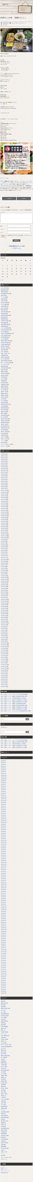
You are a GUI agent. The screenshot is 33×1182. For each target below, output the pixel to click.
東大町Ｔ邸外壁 (4, 431)
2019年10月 (4, 603)
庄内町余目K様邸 (5, 368)
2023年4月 (3, 526)
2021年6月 (3, 566)
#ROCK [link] (3, 185)
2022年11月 (4, 535)
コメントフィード (5, 1170)
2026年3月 (3, 463)
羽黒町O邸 (3, 386)
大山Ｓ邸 (3, 379)
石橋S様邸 (3, 355)
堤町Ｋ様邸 (3, 409)
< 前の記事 (9, 198)
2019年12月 (4, 599)
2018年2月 (3, 639)
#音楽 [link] (20, 184)
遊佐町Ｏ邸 (3, 375)
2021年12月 (4, 555)
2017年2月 (3, 661)
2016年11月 (4, 666)
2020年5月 (3, 590)
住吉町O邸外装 (4, 426)
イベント (3, 440)
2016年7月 (3, 673)
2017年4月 (3, 657)
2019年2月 (3, 617)
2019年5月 (3, 612)
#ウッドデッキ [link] (19, 181)
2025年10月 (4, 472)
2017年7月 (3, 652)
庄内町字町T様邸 (5, 342)
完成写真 (3, 295)
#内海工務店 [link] (9, 187)
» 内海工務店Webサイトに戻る (16, 246)
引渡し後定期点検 (5, 335)
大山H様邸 (3, 406)
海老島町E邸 (4, 422)
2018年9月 (3, 626)
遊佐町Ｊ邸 (3, 424)
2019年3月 (3, 615)
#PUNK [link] (7, 185)
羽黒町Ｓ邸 (3, 395)
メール (1, 229)
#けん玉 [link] (11, 185)
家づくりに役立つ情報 (6, 362)
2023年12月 (4, 512)
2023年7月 (3, 521)
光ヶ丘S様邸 (4, 304)
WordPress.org (4, 1172)
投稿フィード (4, 1169)
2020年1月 (3, 597)
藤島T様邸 (3, 309)
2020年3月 (3, 594)
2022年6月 (3, 545)
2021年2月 (3, 574)
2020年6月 (3, 588)
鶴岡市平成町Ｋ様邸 (5, 340)
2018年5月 (3, 633)
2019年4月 (3, 613)
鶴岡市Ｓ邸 (3, 393)
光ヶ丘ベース (23, 23)
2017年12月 (4, 643)
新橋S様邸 (3, 291)
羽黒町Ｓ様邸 (4, 357)
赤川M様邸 (3, 322)
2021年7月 (3, 564)
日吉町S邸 (3, 433)
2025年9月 (3, 474)
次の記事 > (24, 198)
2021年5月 (3, 568)
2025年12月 (4, 468)
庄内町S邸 (3, 377)
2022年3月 (3, 550)
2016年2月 (3, 683)
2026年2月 (3, 465)
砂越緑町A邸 (4, 384)
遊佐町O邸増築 (4, 415)
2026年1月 (3, 466)
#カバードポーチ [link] (26, 181)
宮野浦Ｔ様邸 (4, 346)
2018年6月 (3, 632)
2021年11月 (4, 557)
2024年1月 (3, 510)
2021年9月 (3, 561)
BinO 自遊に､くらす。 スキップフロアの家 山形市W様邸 (14, 694)
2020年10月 (4, 581)
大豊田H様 (3, 299)
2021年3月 (3, 572)
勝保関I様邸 (3, 290)
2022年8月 (3, 541)
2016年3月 (3, 681)
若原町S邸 (3, 382)
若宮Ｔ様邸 (3, 308)
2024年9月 (3, 495)
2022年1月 (3, 554)
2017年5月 (3, 655)
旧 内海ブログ (4, 727)
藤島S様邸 (3, 366)
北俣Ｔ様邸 (3, 351)
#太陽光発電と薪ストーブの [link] (26, 182)
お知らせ (13, 23)
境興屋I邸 (3, 380)
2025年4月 (3, 483)
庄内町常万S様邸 (5, 320)
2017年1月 (3, 662)
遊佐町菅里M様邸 (5, 315)
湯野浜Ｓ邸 (3, 371)
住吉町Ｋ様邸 (4, 302)
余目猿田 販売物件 (5, 329)
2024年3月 (3, 506)
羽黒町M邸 (3, 435)
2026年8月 (3, 454)
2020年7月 (3, 586)
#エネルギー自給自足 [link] (8, 184)
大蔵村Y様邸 (4, 306)
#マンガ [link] (26, 184)
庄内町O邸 (3, 402)
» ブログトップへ (16, 248)
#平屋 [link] (1, 181)
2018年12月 (4, 621)
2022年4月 (3, 548)
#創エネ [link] (18, 182)
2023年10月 (4, 515)
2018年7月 (3, 630)
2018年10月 (4, 624)
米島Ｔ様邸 (3, 300)
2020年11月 (4, 579)
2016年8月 (3, 672)
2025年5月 (3, 481)
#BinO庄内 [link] (4, 187)
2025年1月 (3, 488)
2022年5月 (3, 546)
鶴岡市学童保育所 (5, 404)
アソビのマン (4, 364)
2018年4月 (3, 635)
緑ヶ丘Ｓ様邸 (4, 358)
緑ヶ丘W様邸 (4, 331)
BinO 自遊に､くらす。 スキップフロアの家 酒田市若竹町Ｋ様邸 (16, 711)
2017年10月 (4, 646)
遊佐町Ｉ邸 (3, 391)
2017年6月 (3, 653)
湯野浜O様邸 (4, 388)
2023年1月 (3, 532)
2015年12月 (4, 686)
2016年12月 (4, 664)
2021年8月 (3, 563)
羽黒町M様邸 (4, 326)
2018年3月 (3, 637)
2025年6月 (3, 479)
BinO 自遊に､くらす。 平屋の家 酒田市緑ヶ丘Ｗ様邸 (13, 698)
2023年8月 (3, 519)
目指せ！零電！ (4, 353)
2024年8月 (3, 497)
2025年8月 (3, 475)
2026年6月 (3, 457)
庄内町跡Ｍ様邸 (4, 344)
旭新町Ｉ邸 (3, 411)
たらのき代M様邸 (5, 328)
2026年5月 (3, 459)
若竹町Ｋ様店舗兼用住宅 (6, 333)
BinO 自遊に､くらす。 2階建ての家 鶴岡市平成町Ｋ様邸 (14, 696)
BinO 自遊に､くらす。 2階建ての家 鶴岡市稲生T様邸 (13, 703)
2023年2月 (3, 530)
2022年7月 (3, 543)
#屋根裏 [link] (11, 181)
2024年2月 (3, 508)
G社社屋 (3, 398)
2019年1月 (3, 619)
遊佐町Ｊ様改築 (4, 420)
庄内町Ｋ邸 (3, 397)
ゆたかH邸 (3, 417)
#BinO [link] (16, 187)
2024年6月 (3, 501)
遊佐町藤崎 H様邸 (5, 293)
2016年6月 (3, 675)
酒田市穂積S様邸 (5, 324)
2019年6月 (3, 610)
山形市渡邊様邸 (4, 337)
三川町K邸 (3, 429)
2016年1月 (3, 684)
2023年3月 (3, 528)
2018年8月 (3, 628)
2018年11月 (4, 623)
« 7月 (1, 280)
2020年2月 (3, 595)
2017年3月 (3, 659)
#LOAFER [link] (20, 187)
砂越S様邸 (3, 319)
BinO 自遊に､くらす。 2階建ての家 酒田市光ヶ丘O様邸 (14, 700)
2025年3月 (3, 485)
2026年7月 (3, 456)
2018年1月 (3, 641)
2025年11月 (4, 470)
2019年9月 (3, 604)
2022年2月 (3, 552)
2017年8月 (3, 650)
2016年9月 (3, 670)
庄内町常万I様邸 (4, 311)
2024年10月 (4, 494)
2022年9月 (3, 539)
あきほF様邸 (4, 288)
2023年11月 (4, 514)
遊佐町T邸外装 (4, 428)
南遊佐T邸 (3, 369)
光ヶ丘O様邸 (4, 339)
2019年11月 (4, 601)
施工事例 (3, 442)
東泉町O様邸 (4, 408)
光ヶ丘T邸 (3, 400)
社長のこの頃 (18, 23)
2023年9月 (3, 517)
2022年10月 (4, 537)
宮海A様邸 (3, 313)
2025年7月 (3, 477)
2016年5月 (3, 677)
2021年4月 (3, 570)
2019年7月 (3, 608)
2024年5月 (3, 503)
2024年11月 (4, 492)
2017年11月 (4, 644)
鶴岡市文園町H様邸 (5, 360)
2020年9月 (3, 583)
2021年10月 (4, 559)
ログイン (3, 1167)
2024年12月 (4, 490)
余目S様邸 (3, 349)
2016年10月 (4, 668)
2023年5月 (3, 524)
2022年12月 (4, 534)
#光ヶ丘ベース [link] (3, 178)
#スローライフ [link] (7, 182)
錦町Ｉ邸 (3, 413)
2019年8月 (3, 606)
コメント (2, 212)
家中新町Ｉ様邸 (4, 348)
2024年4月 (3, 505)
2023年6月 (3, 523)
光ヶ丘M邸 (3, 389)
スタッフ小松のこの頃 (6, 444)
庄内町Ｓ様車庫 (4, 373)
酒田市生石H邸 (4, 418)
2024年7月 (3, 499)
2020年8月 (3, 584)
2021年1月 (3, 575)
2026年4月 (3, 461)
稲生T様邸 (3, 317)
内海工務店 (5, 24)
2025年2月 (3, 486)
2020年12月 (4, 577)
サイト (1, 232)
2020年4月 (3, 592)
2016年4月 (3, 679)
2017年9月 (3, 648)
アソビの (3, 297)
